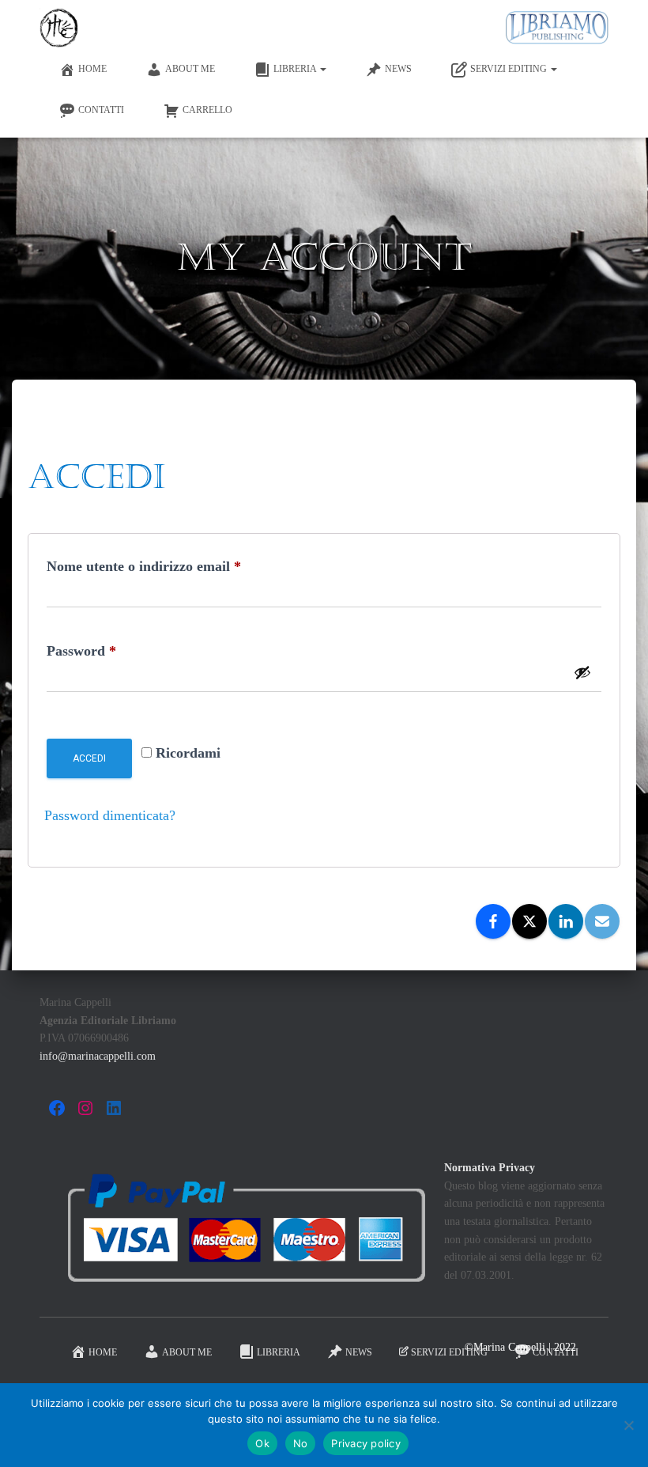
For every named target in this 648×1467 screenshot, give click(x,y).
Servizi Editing (509, 68)
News (398, 68)
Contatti (101, 109)
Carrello (207, 109)
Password (109, 650)
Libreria (295, 68)
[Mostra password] (582, 672)
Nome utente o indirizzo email (171, 566)
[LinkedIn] (565, 921)
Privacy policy (366, 1443)
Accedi (89, 758)
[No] (628, 1425)
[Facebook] (493, 921)
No (300, 1443)
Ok (262, 1443)
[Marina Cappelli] (59, 27)
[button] (322, 68)
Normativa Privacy (489, 1168)
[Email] (602, 921)
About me (190, 68)
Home (92, 68)
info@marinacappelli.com (98, 1056)
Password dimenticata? (109, 815)
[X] (529, 921)
